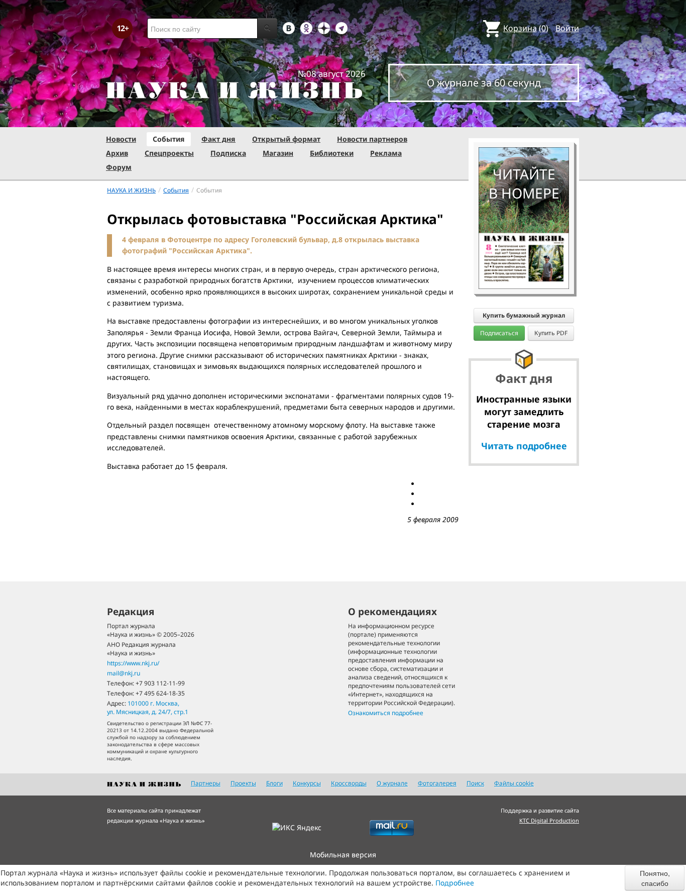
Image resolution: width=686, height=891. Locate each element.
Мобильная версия (343, 854)
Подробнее (454, 882)
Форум (119, 167)
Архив (117, 153)
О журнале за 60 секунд (484, 82)
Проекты (243, 783)
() (525, 28)
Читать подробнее (524, 446)
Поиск (475, 783)
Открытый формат (286, 139)
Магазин (278, 153)
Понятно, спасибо (655, 878)
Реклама (386, 153)
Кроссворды (349, 783)
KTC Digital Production (549, 820)
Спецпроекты (169, 153)
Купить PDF (550, 333)
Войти (567, 28)
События (169, 139)
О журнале (392, 783)
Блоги (274, 783)
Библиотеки (332, 153)
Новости (121, 139)
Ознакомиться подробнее (385, 713)
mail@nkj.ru (123, 673)
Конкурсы (307, 783)
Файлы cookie (514, 783)
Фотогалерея (437, 783)
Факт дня (218, 139)
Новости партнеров (372, 139)
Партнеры (205, 783)
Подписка (228, 153)
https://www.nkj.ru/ (133, 663)
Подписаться (499, 333)
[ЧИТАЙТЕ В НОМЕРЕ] (524, 118)
